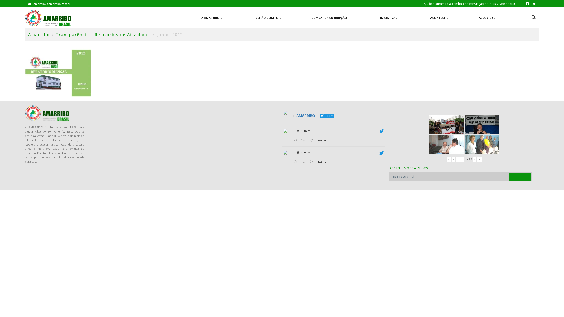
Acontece (438, 18)
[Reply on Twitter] (296, 140)
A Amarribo (210, 18)
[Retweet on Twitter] (304, 140)
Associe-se (487, 18)
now (307, 131)
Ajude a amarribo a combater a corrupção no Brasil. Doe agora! (469, 4)
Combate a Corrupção (330, 18)
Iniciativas (389, 18)
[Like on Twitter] (312, 140)
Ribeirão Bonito (266, 18)
